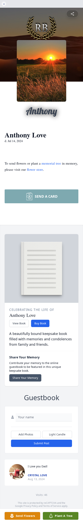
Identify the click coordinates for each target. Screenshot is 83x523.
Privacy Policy (30, 506)
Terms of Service (52, 506)
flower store (35, 169)
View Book (19, 323)
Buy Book (40, 323)
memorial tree (51, 163)
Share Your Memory (25, 378)
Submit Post (41, 443)
